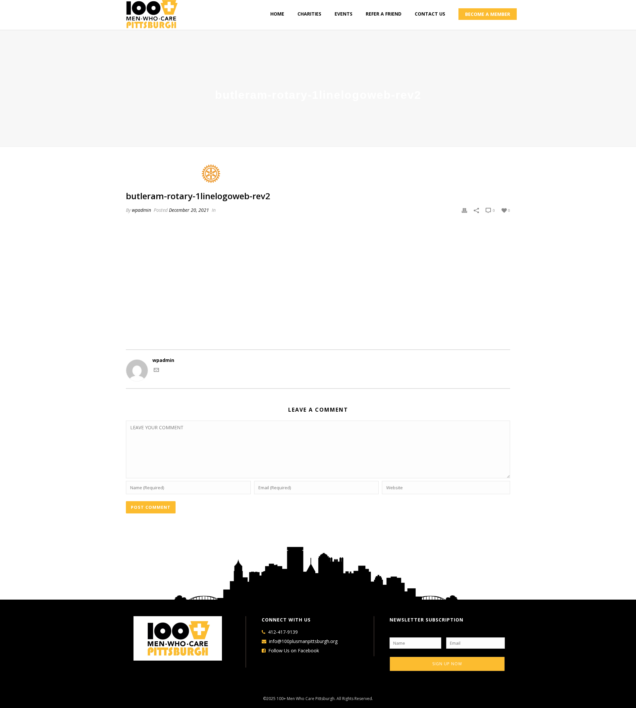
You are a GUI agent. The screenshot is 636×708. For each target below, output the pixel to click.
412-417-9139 (283, 632)
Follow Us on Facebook (293, 651)
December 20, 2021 (189, 210)
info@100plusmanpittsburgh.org (303, 641)
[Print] (464, 210)
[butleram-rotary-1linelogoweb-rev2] (318, 173)
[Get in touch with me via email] (156, 371)
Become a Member (487, 14)
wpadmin (141, 210)
